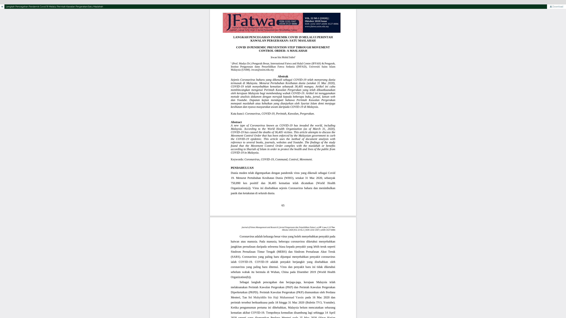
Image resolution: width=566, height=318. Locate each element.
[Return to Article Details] (2, 6)
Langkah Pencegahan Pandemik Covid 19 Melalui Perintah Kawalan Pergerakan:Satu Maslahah (54, 6)
